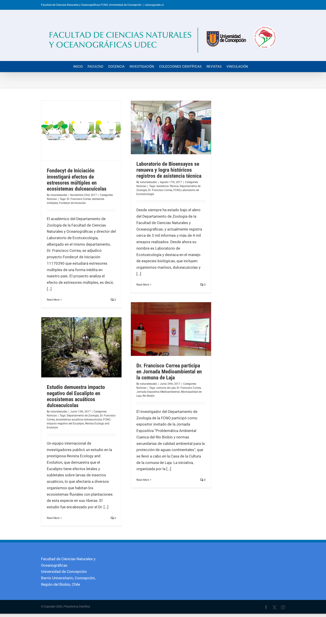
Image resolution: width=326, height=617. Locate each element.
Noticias (52, 199)
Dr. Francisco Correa (79, 199)
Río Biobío (149, 395)
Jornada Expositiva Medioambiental (158, 391)
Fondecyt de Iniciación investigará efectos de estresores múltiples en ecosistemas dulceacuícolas (76, 180)
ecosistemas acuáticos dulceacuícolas (79, 419)
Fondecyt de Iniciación (72, 203)
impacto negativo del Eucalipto (65, 423)
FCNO (176, 190)
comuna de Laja (166, 387)
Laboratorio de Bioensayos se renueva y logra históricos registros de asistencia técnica (168, 170)
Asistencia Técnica (167, 186)
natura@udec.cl (154, 4)
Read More (53, 299)
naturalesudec (58, 195)
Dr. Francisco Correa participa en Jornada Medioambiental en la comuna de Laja (169, 372)
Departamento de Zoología (83, 415)
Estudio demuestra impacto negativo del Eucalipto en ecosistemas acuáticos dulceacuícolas (76, 396)
